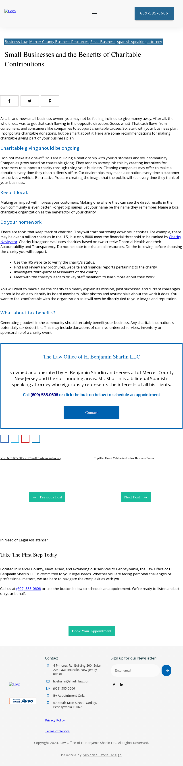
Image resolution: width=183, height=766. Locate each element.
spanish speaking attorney (139, 41)
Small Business (102, 41)
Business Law (16, 41)
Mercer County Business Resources (59, 41)
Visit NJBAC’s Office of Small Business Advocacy (30, 458)
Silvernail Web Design (102, 755)
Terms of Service (57, 731)
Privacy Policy (55, 720)
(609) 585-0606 (28, 588)
